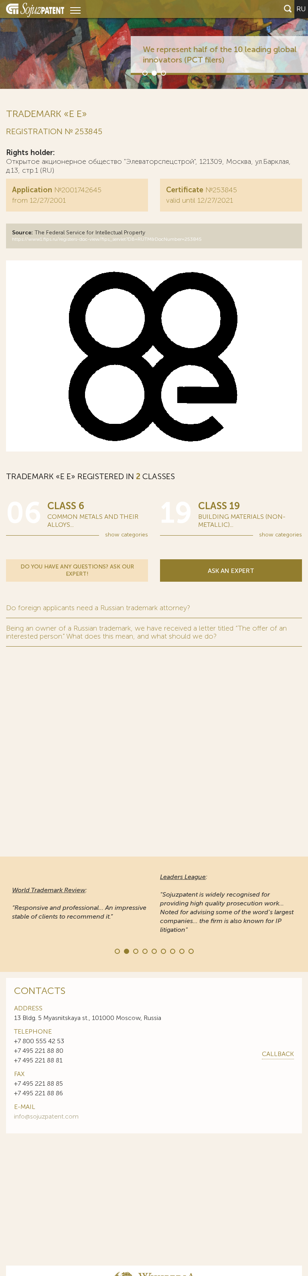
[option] (154, 44)
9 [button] (190, 951)
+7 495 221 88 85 (38, 1083)
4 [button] (144, 951)
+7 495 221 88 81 (38, 1060)
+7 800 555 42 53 (39, 1041)
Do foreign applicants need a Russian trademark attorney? (98, 607)
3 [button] (163, 73)
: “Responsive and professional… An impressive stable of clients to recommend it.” (79, 903)
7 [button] (172, 951)
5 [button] (154, 951)
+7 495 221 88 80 (38, 1050)
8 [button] (181, 951)
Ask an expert (231, 571)
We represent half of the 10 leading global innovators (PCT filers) (186, 54)
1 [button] (144, 73)
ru (301, 8)
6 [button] (163, 951)
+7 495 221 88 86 (38, 1093)
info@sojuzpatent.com (46, 1116)
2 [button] (154, 73)
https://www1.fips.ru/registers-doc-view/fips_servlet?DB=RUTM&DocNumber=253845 (107, 239)
